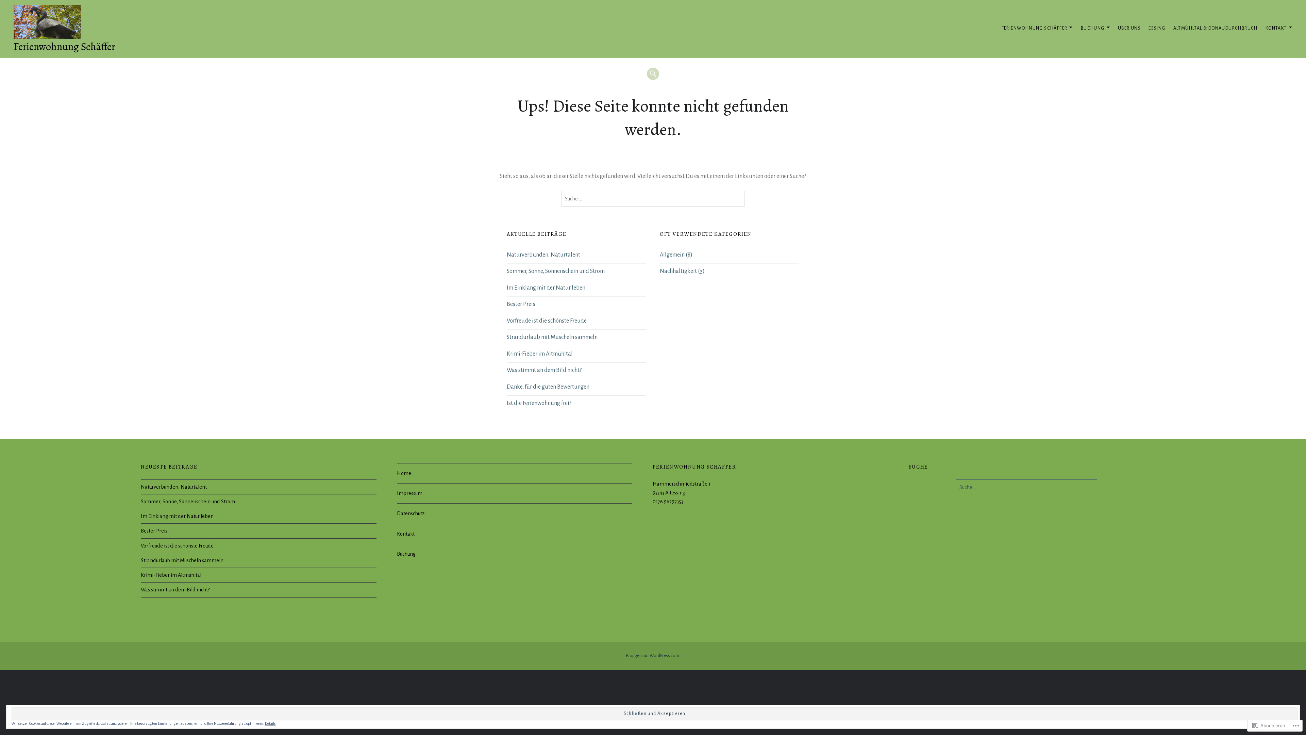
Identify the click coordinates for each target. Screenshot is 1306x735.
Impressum (409, 493)
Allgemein (672, 255)
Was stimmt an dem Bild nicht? (544, 370)
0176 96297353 (668, 501)
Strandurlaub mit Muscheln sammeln (552, 337)
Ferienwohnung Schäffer (64, 46)
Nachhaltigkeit (678, 271)
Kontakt (1276, 28)
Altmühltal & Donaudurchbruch (1215, 28)
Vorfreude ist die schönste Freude (547, 321)
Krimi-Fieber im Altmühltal (540, 354)
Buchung (1093, 28)
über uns (1129, 28)
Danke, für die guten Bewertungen (548, 387)
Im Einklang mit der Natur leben (546, 288)
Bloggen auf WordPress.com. (653, 655)
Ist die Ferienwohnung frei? (539, 403)
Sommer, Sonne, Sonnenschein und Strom (556, 271)
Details (270, 723)
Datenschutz (410, 513)
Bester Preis (521, 304)
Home (404, 473)
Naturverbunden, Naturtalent (543, 255)
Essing (1157, 28)
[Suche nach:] (653, 199)
